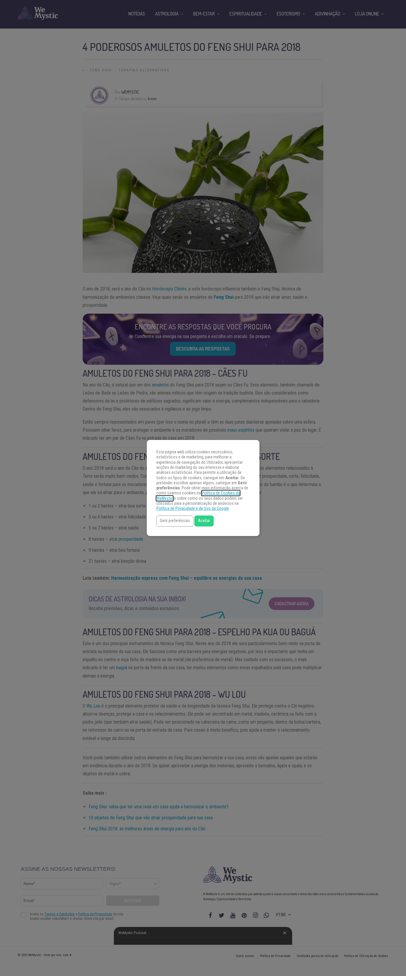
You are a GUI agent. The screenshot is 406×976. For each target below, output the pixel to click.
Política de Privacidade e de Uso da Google (192, 508)
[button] (174, 520)
